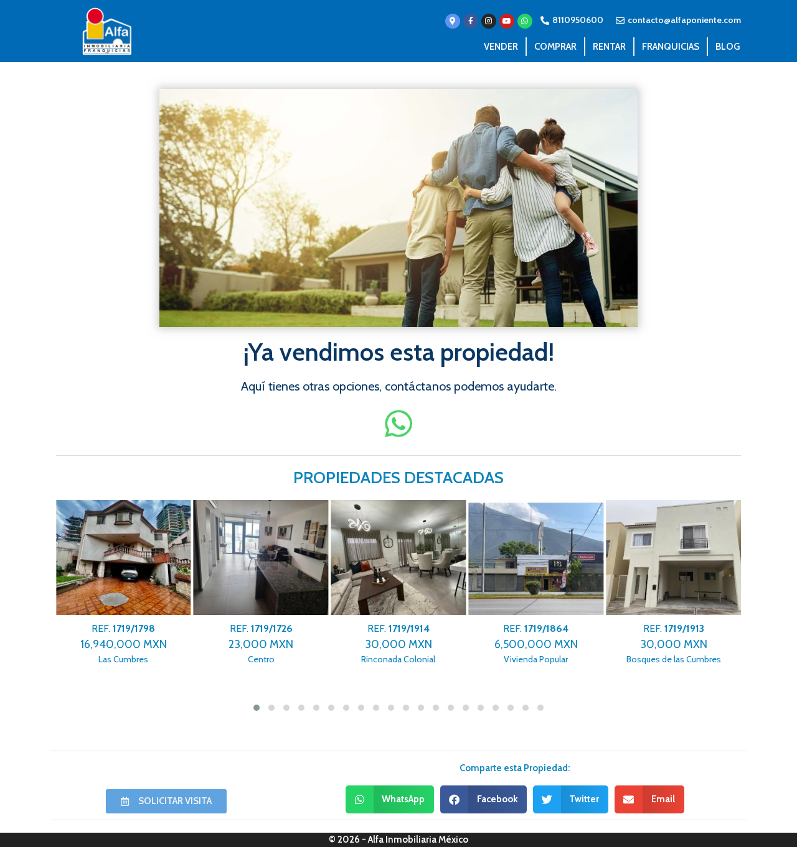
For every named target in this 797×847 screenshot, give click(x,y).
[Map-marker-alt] (452, 21)
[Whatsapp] (524, 21)
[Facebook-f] (470, 21)
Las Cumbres (123, 644)
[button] (390, 799)
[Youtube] (506, 21)
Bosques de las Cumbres (673, 644)
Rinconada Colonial (398, 644)
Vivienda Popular (536, 644)
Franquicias (670, 46)
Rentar (609, 46)
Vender (501, 46)
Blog (727, 46)
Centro (261, 644)
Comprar (555, 46)
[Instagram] (488, 21)
